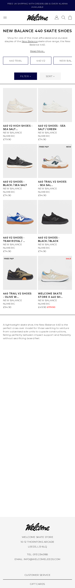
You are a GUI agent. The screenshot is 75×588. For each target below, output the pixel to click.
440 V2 (40, 60)
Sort (49, 76)
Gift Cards (37, 583)
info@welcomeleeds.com (42, 559)
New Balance (30, 41)
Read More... (37, 51)
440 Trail (15, 60)
